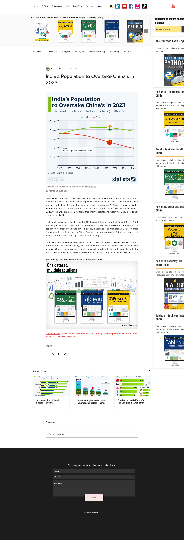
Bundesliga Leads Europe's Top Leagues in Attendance (131, 401)
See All (148, 371)
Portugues (79, 52)
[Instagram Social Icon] (137, 6)
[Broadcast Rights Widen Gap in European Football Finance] (92, 386)
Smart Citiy (114, 52)
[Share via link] (65, 354)
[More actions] (136, 68)
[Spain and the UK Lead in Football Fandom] (51, 386)
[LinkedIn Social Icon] (117, 6)
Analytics (66, 52)
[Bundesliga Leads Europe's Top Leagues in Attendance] (133, 386)
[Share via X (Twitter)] (53, 354)
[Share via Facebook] (47, 354)
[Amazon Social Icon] (111, 6)
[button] (147, 52)
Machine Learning (97, 52)
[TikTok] (144, 6)
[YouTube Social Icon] (124, 6)
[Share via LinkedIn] (59, 354)
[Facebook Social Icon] (131, 6)
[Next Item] (146, 31)
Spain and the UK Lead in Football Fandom (48, 401)
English (49, 346)
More (126, 52)
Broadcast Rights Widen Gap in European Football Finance (91, 401)
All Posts (37, 52)
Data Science (51, 52)
